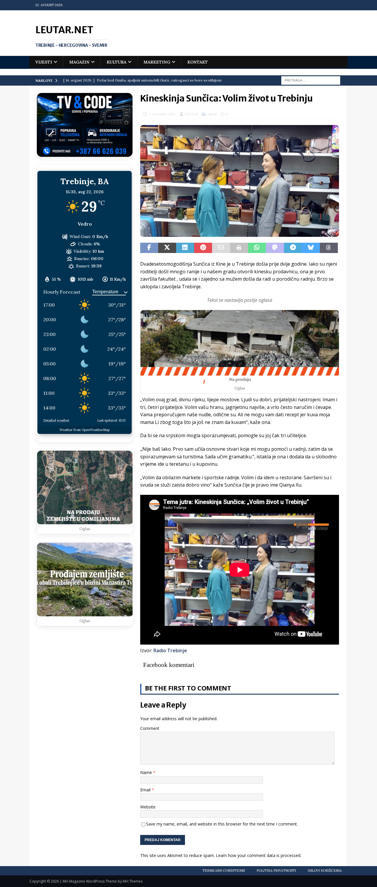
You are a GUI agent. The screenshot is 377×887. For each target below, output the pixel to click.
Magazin (79, 62)
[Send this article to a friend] (221, 248)
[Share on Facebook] (149, 248)
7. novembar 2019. (162, 114)
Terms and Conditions (223, 870)
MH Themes (133, 881)
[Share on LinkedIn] (185, 248)
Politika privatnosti (276, 870)
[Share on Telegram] (293, 248)
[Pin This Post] (203, 248)
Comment (149, 728)
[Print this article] (239, 248)
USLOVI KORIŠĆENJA (325, 870)
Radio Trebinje (170, 650)
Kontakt (197, 62)
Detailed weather (56, 420)
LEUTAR (191, 114)
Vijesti (43, 62)
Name (146, 772)
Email (146, 790)
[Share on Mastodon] (275, 248)
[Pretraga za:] (310, 80)
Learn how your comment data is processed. (258, 855)
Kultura (116, 62)
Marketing (156, 62)
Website (148, 807)
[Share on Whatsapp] (257, 248)
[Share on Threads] (329, 248)
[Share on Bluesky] (311, 248)
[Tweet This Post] (167, 248)
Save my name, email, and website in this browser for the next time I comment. (222, 824)
